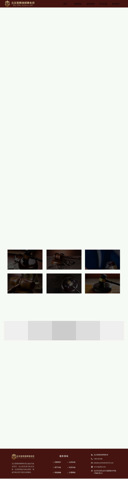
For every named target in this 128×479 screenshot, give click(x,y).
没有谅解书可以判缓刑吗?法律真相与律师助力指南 (74, 436)
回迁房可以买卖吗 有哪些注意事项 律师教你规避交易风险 (76, 431)
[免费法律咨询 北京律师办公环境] (48, 386)
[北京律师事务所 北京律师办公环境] (18, 386)
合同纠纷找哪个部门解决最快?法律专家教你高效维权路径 (76, 415)
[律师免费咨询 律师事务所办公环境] (48, 365)
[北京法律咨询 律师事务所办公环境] (109, 365)
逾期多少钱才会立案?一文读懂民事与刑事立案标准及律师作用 (78, 420)
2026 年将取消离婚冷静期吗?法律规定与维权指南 (73, 425)
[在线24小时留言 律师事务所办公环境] (79, 365)
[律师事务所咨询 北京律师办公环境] (79, 386)
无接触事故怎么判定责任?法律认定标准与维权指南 (74, 441)
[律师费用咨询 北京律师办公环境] (109, 386)
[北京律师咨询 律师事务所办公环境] (18, 365)
